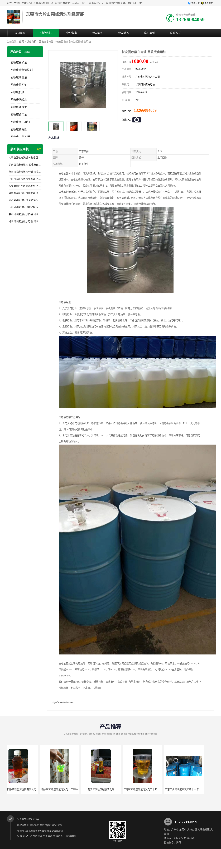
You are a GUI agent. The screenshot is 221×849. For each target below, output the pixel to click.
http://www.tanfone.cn (63, 702)
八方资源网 (36, 836)
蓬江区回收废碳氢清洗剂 (64, 789)
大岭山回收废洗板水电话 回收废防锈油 (25, 157)
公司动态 (123, 32)
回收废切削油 (19, 77)
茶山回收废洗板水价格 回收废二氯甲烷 (25, 214)
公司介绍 (97, 32)
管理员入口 (59, 836)
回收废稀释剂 (19, 129)
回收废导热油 (19, 84)
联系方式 (175, 32)
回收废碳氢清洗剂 (22, 69)
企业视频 (71, 32)
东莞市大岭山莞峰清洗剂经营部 (33, 831)
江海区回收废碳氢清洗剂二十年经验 (106, 789)
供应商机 (45, 32)
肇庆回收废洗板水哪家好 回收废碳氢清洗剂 (25, 193)
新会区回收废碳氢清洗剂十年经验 (23, 789)
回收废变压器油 (20, 122)
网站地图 (71, 836)
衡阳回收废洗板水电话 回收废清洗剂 (25, 171)
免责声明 (47, 836)
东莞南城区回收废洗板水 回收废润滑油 (25, 186)
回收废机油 (17, 92)
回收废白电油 (46, 41)
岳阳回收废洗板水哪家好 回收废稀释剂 (25, 207)
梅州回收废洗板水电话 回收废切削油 (25, 221)
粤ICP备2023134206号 (51, 825)
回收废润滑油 (19, 107)
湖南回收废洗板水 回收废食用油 (25, 164)
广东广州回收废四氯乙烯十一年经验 (147, 789)
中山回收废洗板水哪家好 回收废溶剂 (25, 179)
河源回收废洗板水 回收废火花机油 (25, 200)
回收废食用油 (19, 114)
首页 (21, 41)
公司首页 (20, 32)
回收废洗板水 (19, 99)
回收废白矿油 (19, 62)
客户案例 (149, 32)
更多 (38, 149)
